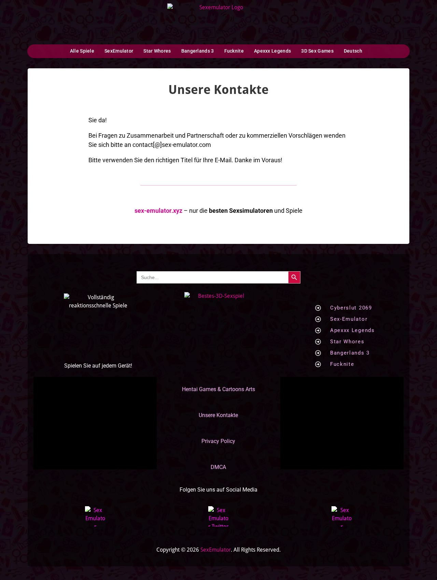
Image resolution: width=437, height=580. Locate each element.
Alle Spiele (82, 51)
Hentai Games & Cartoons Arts (218, 389)
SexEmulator (118, 51)
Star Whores (157, 51)
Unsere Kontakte (218, 415)
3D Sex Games (317, 51)
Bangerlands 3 (197, 51)
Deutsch (353, 51)
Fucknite (234, 51)
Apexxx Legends (272, 51)
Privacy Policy (218, 441)
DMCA (218, 467)
